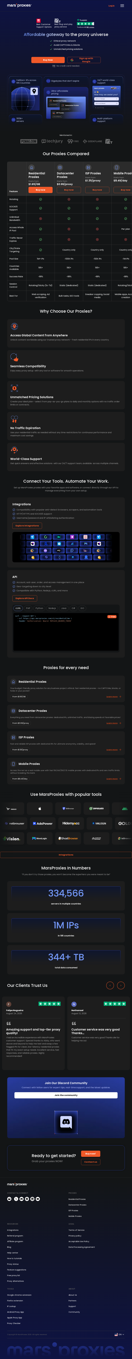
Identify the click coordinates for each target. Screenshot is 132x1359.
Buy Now (48, 59)
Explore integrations (27, 525)
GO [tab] (82, 608)
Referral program (15, 1235)
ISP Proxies (73, 1210)
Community (74, 1312)
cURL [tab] (18, 608)
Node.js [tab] (52, 608)
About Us (73, 1295)
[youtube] (38, 1199)
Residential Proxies (77, 1199)
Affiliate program (15, 1241)
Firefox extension (15, 1300)
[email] (9, 1199)
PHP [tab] (28, 608)
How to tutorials (14, 1258)
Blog (9, 1247)
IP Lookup (11, 1306)
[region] (66, 1035)
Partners (72, 1300)
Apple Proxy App (14, 1317)
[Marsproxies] (19, 5)
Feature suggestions (16, 1269)
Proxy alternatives (15, 1281)
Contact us (90, 1161)
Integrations (66, 854)
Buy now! (90, 1153)
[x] (16, 1199)
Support (72, 1306)
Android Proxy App (15, 1312)
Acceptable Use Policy (79, 1241)
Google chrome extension (19, 1295)
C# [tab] (73, 608)
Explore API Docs (25, 598)
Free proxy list (13, 1275)
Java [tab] (63, 608)
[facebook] (27, 1199)
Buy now (40, 189)
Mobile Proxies (75, 1216)
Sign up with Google (86, 60)
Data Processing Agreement (82, 1247)
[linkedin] (32, 1199)
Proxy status (13, 1264)
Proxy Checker (14, 1323)
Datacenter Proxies (77, 1205)
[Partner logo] (28, 141)
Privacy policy (75, 1235)
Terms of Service (76, 1230)
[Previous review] (110, 985)
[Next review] (121, 985)
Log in (111, 5)
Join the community (66, 1095)
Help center (12, 1252)
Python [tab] (39, 608)
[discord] (21, 1199)
